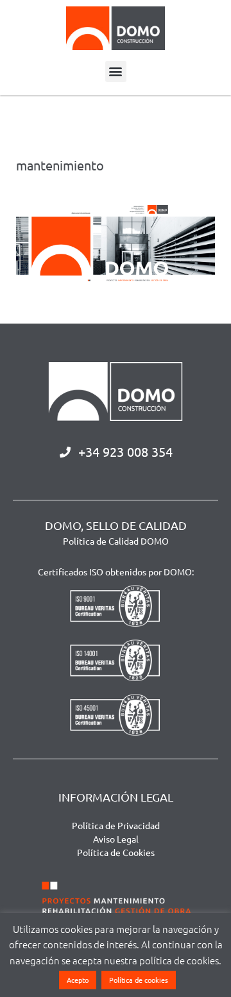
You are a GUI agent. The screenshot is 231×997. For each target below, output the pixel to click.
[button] (115, 71)
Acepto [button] (78, 980)
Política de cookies (138, 980)
